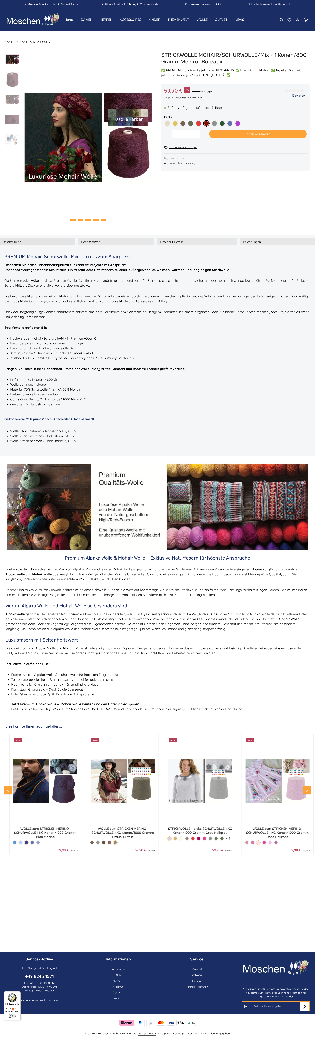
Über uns (118, 992)
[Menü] (18, 993)
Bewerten (299, 95)
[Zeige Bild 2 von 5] (80, 220)
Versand (197, 969)
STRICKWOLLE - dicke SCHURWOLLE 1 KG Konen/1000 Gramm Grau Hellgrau (119, 831)
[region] (80, 137)
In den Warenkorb (258, 134)
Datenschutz (118, 981)
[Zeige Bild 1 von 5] (73, 220)
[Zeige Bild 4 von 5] (96, 220)
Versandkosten (147, 1033)
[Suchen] (281, 19)
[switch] (12, 1016)
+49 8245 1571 (39, 976)
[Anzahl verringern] (168, 134)
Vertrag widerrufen (197, 986)
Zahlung (197, 975)
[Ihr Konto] (297, 19)
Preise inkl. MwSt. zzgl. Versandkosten (183, 97)
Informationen (118, 959)
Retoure (197, 981)
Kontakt (118, 998)
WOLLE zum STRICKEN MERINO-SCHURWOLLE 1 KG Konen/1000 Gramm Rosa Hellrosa (196, 833)
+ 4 (146, 838)
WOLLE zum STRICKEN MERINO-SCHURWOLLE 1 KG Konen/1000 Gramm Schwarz (273, 833)
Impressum (118, 969)
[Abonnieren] (304, 1006)
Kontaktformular (49, 1000)
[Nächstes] (307, 790)
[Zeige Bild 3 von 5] (88, 220)
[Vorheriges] (8, 790)
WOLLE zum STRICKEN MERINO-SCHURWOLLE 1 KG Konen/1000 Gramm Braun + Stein (41, 833)
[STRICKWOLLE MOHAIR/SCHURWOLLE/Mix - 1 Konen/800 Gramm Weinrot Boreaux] (88, 137)
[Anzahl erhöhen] (204, 134)
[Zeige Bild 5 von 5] (103, 220)
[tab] (37, 241)
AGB (118, 975)
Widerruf (118, 986)
